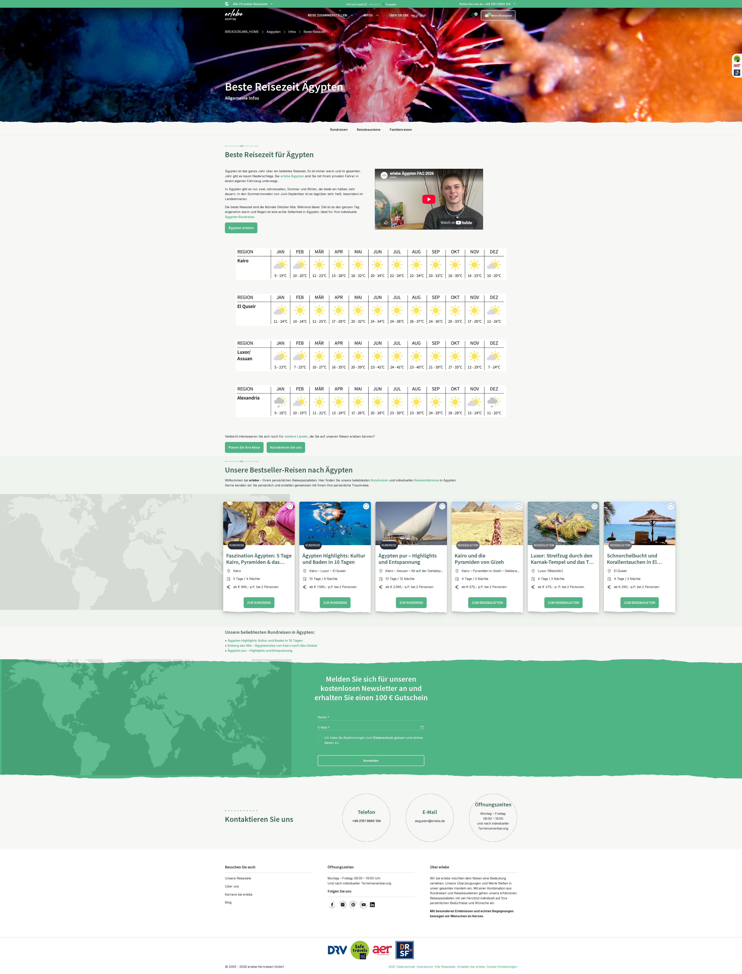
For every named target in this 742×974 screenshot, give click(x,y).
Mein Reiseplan (500, 15)
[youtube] (363, 904)
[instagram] (342, 904)
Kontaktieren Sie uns (286, 447)
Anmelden (371, 761)
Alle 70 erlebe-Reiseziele (250, 4)
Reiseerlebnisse (426, 480)
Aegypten (273, 32)
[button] (331, 15)
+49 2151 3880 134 (366, 821)
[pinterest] (353, 904)
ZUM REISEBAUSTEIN (487, 603)
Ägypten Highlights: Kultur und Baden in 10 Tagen (265, 640)
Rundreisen (379, 480)
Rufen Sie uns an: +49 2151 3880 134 (485, 4)
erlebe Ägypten (292, 176)
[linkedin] (372, 904)
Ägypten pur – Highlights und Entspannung (260, 650)
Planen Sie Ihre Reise (244, 447)
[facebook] (332, 904)
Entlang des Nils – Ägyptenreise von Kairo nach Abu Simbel (272, 645)
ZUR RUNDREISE (259, 603)
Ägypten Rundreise (239, 217)
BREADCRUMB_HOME (242, 32)
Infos (292, 32)
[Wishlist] (473, 15)
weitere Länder (296, 436)
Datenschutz (383, 738)
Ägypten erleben (241, 228)
